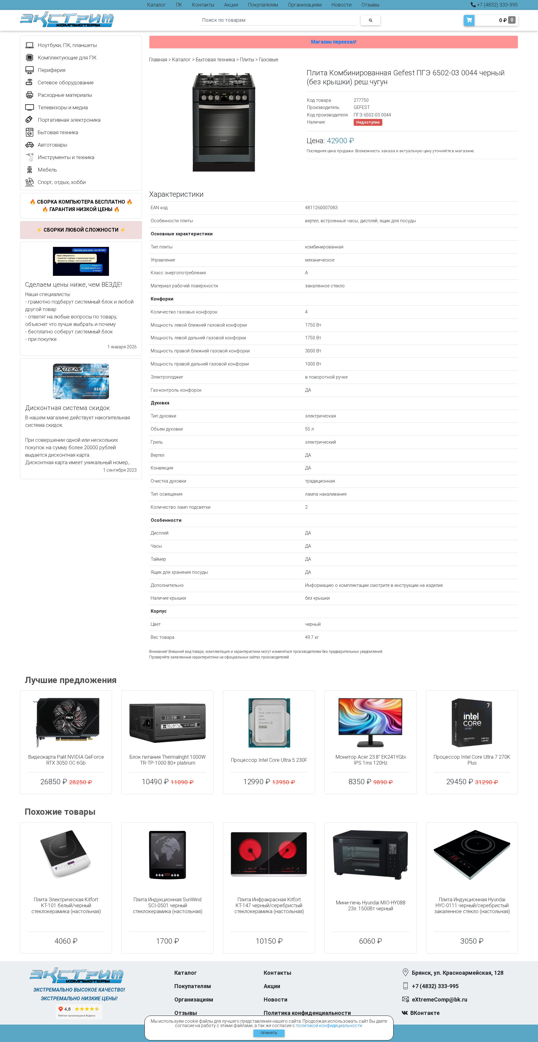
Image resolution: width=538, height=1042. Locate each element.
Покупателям (263, 5)
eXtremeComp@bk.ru (439, 999)
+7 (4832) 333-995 (497, 5)
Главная (158, 60)
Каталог (156, 5)
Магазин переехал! (333, 42)
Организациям (305, 5)
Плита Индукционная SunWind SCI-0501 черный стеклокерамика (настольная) (167, 905)
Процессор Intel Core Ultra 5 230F (269, 760)
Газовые (268, 60)
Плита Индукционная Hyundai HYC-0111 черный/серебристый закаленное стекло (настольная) (472, 905)
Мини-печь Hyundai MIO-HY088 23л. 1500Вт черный (370, 906)
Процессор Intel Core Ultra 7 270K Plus (472, 760)
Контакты (203, 5)
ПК (179, 5)
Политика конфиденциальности (307, 1013)
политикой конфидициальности (329, 1025)
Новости (342, 5)
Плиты (247, 60)
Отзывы (370, 5)
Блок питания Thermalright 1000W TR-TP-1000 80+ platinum (167, 760)
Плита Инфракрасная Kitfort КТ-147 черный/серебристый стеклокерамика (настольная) (269, 905)
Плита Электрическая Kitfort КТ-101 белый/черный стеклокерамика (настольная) (66, 905)
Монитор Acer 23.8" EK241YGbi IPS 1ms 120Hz (371, 760)
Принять (269, 1033)
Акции (231, 5)
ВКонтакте (425, 1013)
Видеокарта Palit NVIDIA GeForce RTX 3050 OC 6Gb (66, 760)
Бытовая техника (215, 60)
